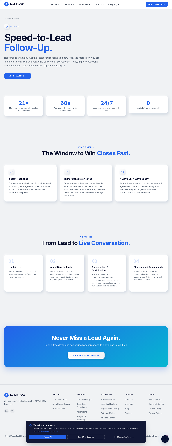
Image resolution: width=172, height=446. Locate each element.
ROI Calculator (59, 408)
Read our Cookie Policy (50, 431)
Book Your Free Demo (84, 355)
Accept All (48, 437)
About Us (129, 399)
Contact (128, 413)
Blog (127, 408)
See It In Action (16, 75)
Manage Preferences (125, 437)
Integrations (82, 412)
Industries (83, 4)
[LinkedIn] (6, 411)
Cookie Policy (155, 408)
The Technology (84, 399)
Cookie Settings (156, 413)
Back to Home (13, 18)
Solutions (67, 4)
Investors (129, 404)
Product (98, 4)
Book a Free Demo (156, 4)
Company (112, 4)
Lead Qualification (109, 404)
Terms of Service (156, 404)
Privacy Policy (155, 399)
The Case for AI (60, 399)
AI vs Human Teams (61, 404)
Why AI (53, 4)
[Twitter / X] (12, 411)
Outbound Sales (108, 413)
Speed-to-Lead (108, 399)
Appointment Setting (110, 408)
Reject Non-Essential (86, 437)
